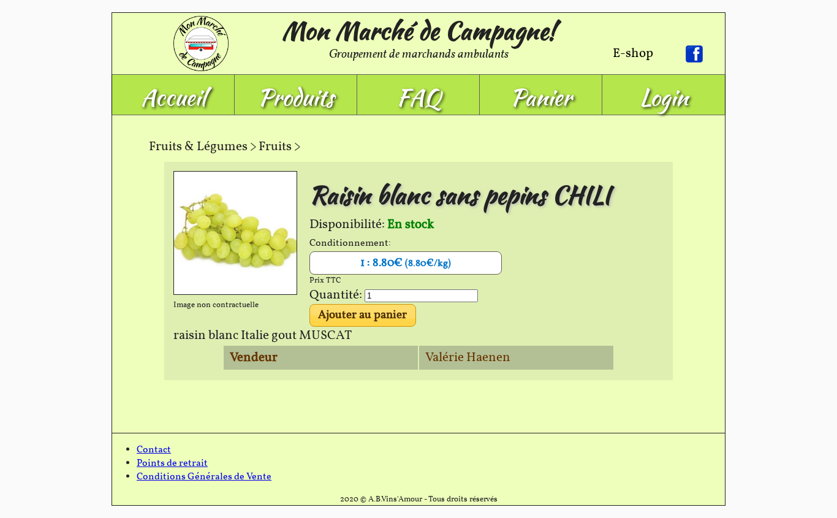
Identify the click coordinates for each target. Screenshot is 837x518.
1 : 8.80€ (405, 263)
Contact (154, 450)
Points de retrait (172, 463)
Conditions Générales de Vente (204, 477)
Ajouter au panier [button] (362, 315)
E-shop (633, 54)
